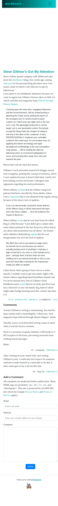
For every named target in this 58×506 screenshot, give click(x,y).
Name (6, 401)
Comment (8, 424)
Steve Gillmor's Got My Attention (28, 71)
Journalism (21, 300)
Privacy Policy (32, 392)
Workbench (36, 480)
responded (14, 196)
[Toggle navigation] (50, 4)
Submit (30, 466)
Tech (10, 300)
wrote (20, 220)
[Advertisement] (29, 38)
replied (33, 234)
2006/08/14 (32, 300)
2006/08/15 (51, 371)
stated (23, 284)
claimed (21, 189)
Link (55, 300)
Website (7, 412)
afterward (8, 83)
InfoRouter (18, 80)
